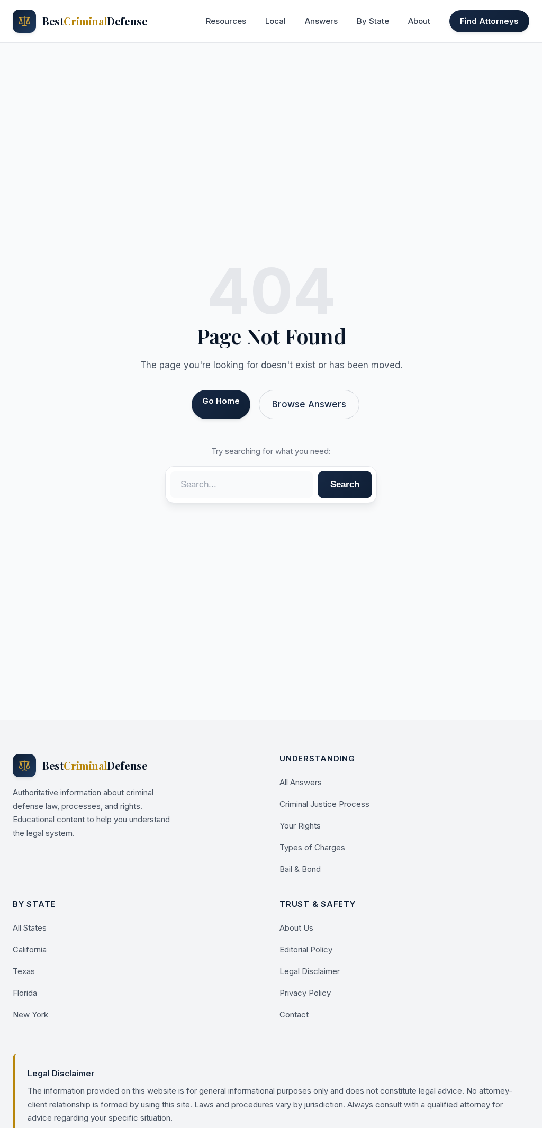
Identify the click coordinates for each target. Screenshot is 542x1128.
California (30, 949)
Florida (25, 993)
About (419, 21)
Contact (294, 1014)
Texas (24, 971)
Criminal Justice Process (324, 804)
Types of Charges (312, 847)
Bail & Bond (300, 869)
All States (30, 928)
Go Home (221, 401)
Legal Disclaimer (309, 971)
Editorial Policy (305, 949)
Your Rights (300, 826)
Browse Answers (309, 404)
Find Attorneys (489, 21)
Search (344, 484)
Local (275, 21)
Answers (321, 21)
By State (373, 21)
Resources (226, 21)
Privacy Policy (305, 993)
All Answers (300, 782)
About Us (296, 928)
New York (30, 1014)
